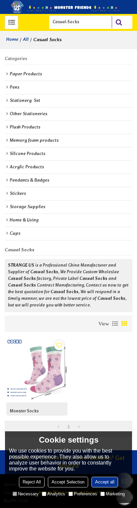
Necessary (28, 493)
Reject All (32, 481)
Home (12, 40)
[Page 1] (58, 427)
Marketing (115, 493)
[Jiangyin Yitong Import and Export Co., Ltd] (68, 7)
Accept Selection (68, 481)
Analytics (56, 493)
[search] (119, 22)
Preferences (85, 493)
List (115, 324)
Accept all (104, 481)
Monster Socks (24, 411)
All (26, 40)
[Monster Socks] (37, 369)
